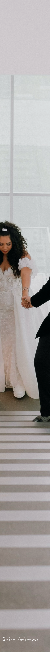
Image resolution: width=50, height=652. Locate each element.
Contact (7, 3)
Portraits (45, 3)
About (37, 3)
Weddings (41, 3)
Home (4, 3)
